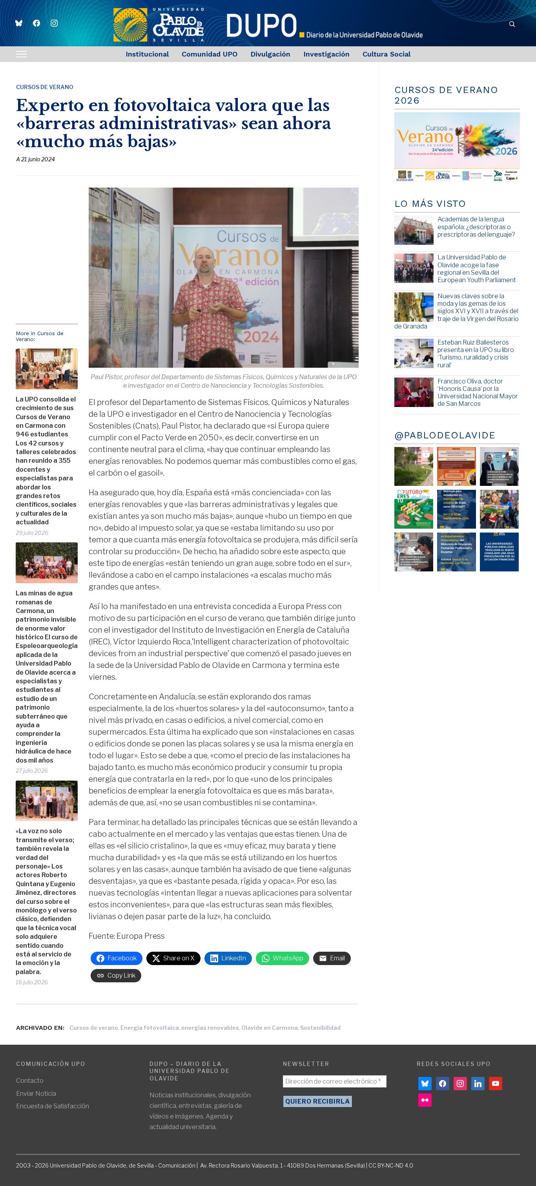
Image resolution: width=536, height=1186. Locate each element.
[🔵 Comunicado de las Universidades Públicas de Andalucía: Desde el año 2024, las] (499, 552)
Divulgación (270, 54)
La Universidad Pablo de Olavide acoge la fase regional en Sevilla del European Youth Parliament (477, 269)
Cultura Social (386, 54)
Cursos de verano (93, 1027)
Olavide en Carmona (269, 1027)
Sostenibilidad (320, 1027)
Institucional (147, 54)
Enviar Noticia (36, 1093)
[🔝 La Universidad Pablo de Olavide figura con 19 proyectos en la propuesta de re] (413, 552)
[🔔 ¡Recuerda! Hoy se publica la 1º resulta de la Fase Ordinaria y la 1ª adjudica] (499, 509)
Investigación (326, 54)
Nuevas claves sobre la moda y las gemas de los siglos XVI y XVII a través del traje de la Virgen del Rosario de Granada (456, 311)
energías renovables (210, 1027)
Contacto (30, 1080)
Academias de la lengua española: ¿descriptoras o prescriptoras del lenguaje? (476, 226)
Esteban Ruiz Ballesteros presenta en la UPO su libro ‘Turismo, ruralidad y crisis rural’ (476, 354)
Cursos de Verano (44, 87)
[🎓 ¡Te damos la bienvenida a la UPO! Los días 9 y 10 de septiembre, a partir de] (413, 509)
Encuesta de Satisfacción (52, 1106)
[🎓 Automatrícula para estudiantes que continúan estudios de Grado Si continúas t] (456, 509)
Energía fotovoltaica (149, 1027)
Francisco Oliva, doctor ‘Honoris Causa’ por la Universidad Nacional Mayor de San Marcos (478, 393)
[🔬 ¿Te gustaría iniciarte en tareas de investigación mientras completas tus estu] (456, 552)
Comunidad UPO (209, 54)
